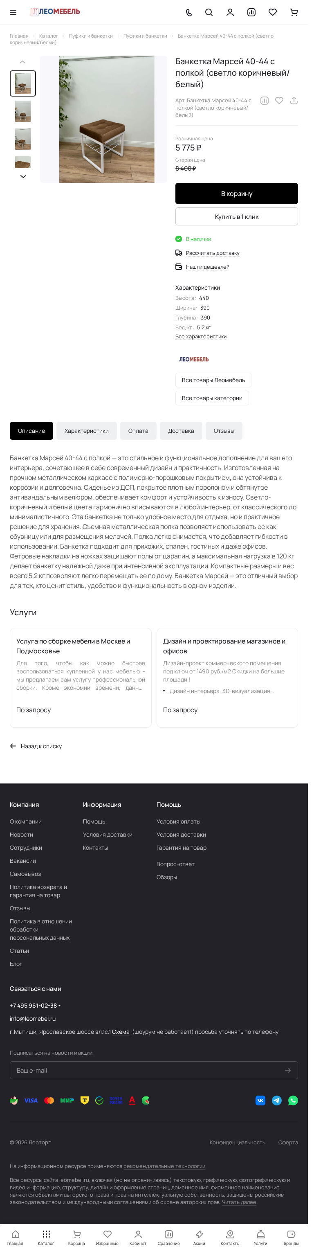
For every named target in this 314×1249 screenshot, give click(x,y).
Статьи (19, 950)
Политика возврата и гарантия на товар (38, 891)
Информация (102, 804)
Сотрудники (26, 847)
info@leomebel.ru (33, 1018)
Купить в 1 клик (237, 216)
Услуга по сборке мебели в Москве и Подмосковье (73, 646)
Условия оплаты (178, 821)
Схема (121, 1031)
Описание (31, 430)
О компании (26, 821)
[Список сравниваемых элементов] (251, 12)
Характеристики (87, 430)
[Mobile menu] (13, 12)
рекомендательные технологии (164, 1166)
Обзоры (167, 877)
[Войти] (230, 12)
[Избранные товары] (273, 12)
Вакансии (23, 860)
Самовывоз (25, 874)
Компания (24, 804)
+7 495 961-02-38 (33, 1005)
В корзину (237, 193)
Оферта (288, 1142)
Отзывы (224, 430)
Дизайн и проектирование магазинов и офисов (224, 646)
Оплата (138, 430)
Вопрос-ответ (176, 864)
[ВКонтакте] (260, 1100)
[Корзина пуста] (294, 12)
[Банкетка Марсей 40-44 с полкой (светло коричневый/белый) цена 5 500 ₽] (103, 119)
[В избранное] (279, 101)
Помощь (94, 821)
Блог (16, 964)
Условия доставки (107, 834)
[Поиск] (209, 12)
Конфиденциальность (237, 1142)
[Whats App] (293, 1100)
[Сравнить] (264, 101)
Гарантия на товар (181, 847)
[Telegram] (277, 1100)
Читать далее (239, 1202)
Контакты (95, 847)
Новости (21, 834)
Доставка (181, 430)
